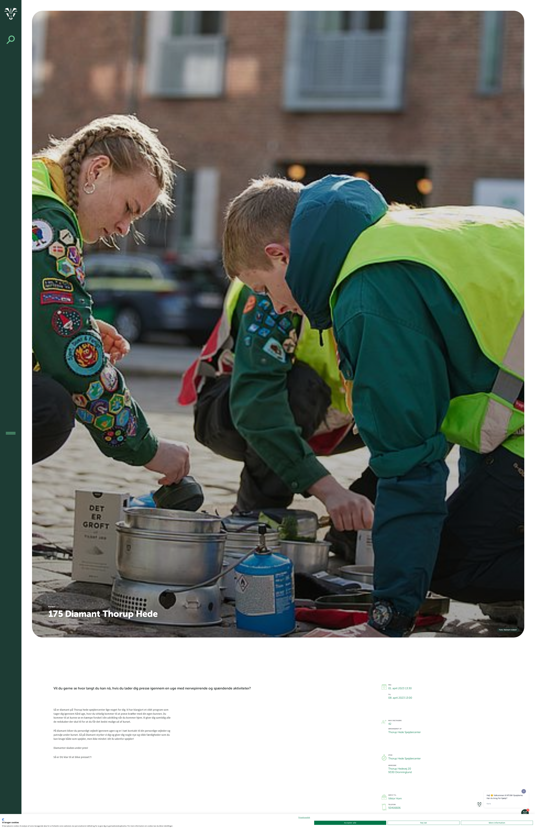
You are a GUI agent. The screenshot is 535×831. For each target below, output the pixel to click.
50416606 (394, 808)
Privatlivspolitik (304, 817)
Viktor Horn (395, 798)
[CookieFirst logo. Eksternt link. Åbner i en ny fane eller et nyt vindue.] (3, 819)
